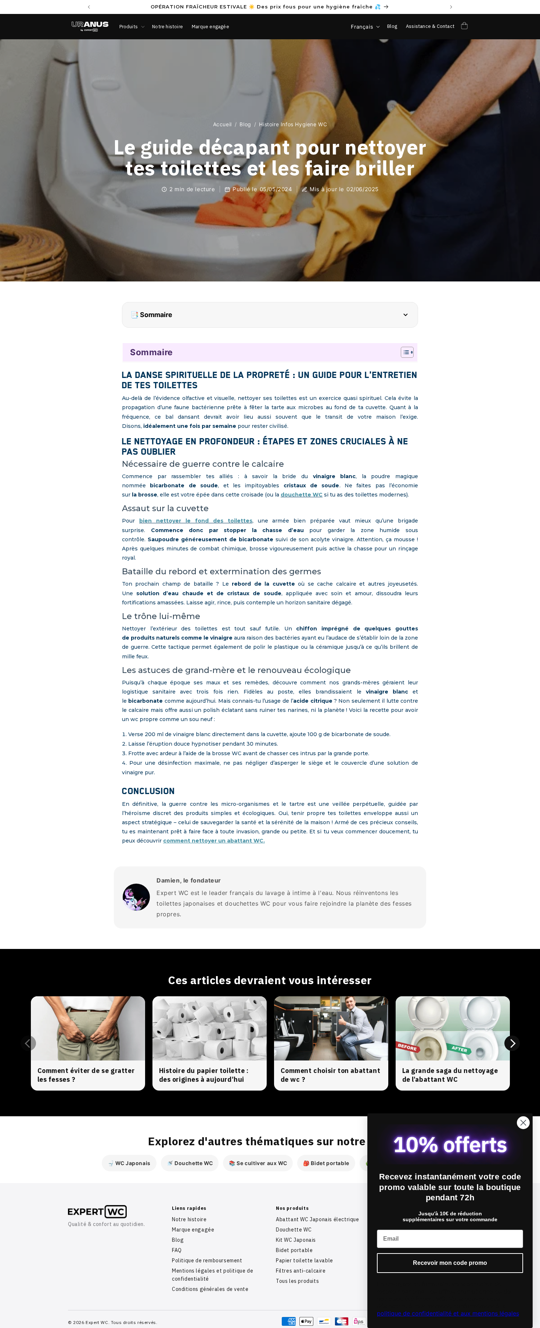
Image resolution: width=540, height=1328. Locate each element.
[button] (131, 26)
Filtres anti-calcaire (301, 1270)
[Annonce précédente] (89, 7)
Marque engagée (193, 1229)
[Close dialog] (523, 1122)
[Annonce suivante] (451, 7)
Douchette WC (294, 1229)
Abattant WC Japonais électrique (317, 1219)
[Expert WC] (114, 1211)
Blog (245, 124)
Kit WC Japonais (296, 1240)
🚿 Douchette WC (190, 1163)
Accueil (222, 124)
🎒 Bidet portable (326, 1163)
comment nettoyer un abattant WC (213, 840)
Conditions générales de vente (210, 1289)
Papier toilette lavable (304, 1260)
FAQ (177, 1250)
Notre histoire (189, 1219)
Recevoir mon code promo (450, 1263)
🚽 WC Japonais (129, 1163)
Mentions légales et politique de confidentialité (212, 1274)
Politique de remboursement (207, 1260)
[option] (88, 1043)
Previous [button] (28, 1043)
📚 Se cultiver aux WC (258, 1163)
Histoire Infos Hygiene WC (293, 124)
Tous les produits (297, 1281)
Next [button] (512, 1043)
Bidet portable (294, 1250)
